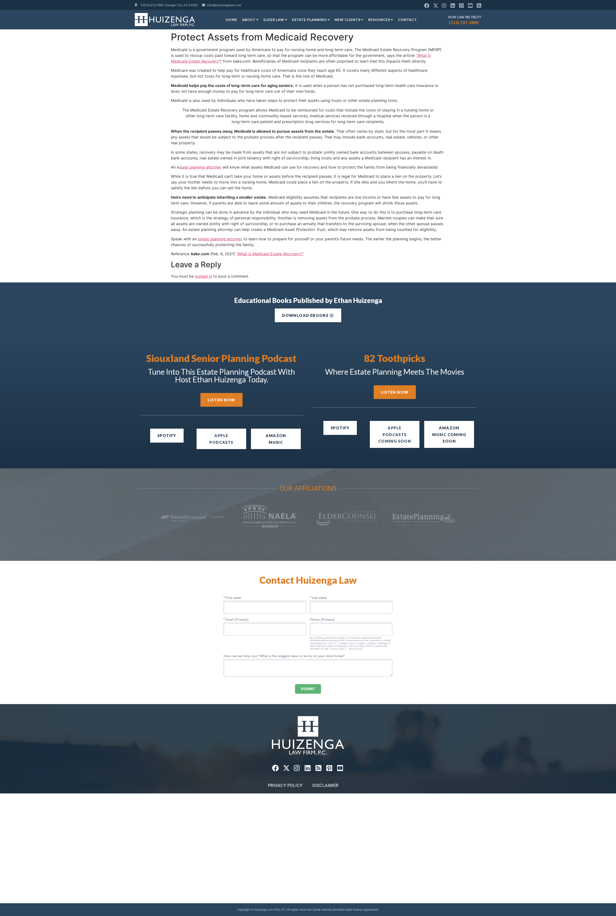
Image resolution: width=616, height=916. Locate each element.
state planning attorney (200, 167)
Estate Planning (309, 20)
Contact (407, 20)
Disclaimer (325, 785)
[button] (395, 434)
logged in (203, 276)
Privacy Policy (285, 785)
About (249, 20)
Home (231, 20)
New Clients (347, 20)
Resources (379, 20)
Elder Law (273, 20)
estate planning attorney (220, 238)
